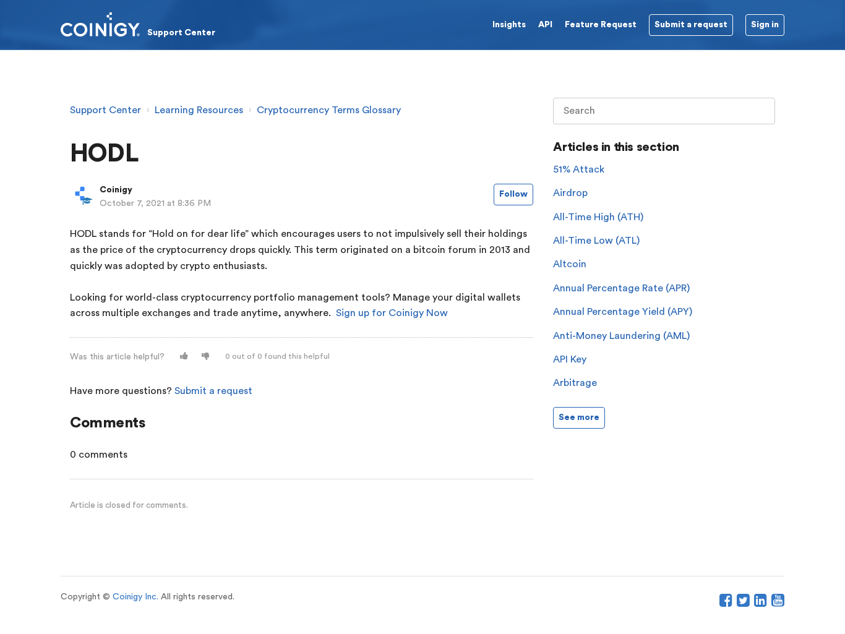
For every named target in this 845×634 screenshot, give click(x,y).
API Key (569, 359)
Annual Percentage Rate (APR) (621, 288)
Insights (509, 24)
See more (579, 417)
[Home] (138, 24)
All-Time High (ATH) (598, 217)
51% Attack (578, 169)
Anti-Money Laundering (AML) (621, 336)
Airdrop (570, 193)
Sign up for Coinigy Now (392, 313)
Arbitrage (575, 383)
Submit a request (213, 391)
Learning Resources (199, 110)
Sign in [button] (765, 24)
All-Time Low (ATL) (596, 241)
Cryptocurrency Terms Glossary (329, 110)
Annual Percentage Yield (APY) (622, 312)
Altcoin (569, 264)
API (545, 24)
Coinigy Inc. (135, 597)
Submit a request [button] (690, 24)
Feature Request (601, 24)
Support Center (105, 110)
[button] (184, 356)
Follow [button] (513, 194)
